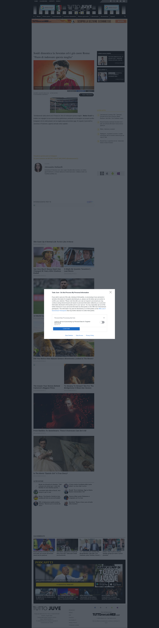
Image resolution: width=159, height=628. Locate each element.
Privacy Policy (90, 335)
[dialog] (79, 314)
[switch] (102, 322)
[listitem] (79, 318)
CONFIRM (66, 328)
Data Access (79, 335)
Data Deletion (69, 335)
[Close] (111, 293)
